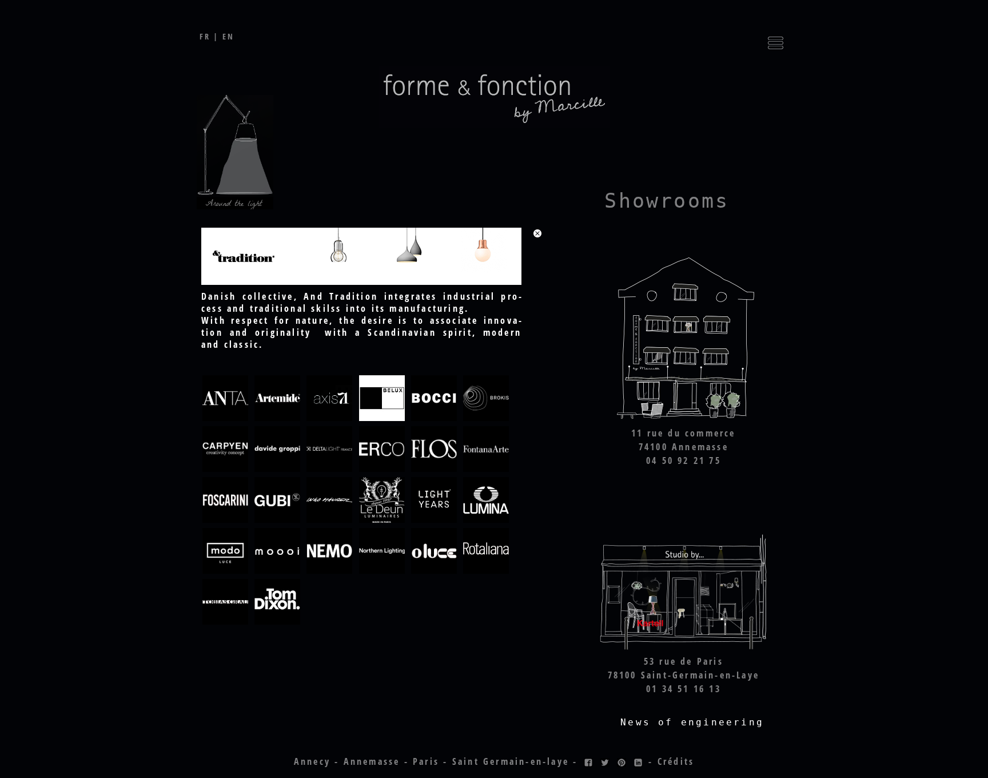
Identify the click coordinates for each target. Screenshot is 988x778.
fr (205, 36)
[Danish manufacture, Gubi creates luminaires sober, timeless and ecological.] (277, 520)
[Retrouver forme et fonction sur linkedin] (638, 761)
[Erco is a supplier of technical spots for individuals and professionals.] (382, 469)
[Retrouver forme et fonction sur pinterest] (621, 761)
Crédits (676, 761)
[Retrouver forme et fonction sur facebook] (588, 761)
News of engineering (692, 722)
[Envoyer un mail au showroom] (683, 420)
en (228, 36)
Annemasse (372, 761)
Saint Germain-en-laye (510, 761)
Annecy (312, 761)
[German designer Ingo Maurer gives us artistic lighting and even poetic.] (329, 520)
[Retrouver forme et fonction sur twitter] (605, 761)
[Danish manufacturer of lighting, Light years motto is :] (434, 520)
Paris (426, 761)
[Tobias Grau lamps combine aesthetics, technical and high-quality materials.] (225, 622)
